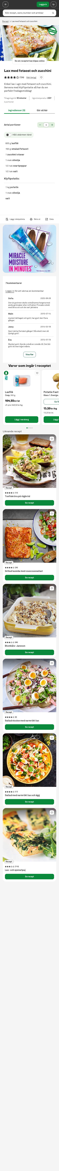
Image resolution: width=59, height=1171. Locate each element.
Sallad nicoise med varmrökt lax (22, 720)
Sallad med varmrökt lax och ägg (22, 795)
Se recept (29, 503)
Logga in (43, 4)
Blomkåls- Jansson (15, 646)
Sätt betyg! (31, 77)
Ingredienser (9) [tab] (16, 110)
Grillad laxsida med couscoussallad (24, 571)
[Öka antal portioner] (52, 125)
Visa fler (29, 354)
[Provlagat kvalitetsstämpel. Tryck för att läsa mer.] (52, 31)
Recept (5, 21)
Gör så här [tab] (42, 110)
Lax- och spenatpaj (15, 870)
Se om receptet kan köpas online (29, 61)
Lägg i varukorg (22, 419)
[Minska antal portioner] (40, 125)
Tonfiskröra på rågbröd (17, 496)
